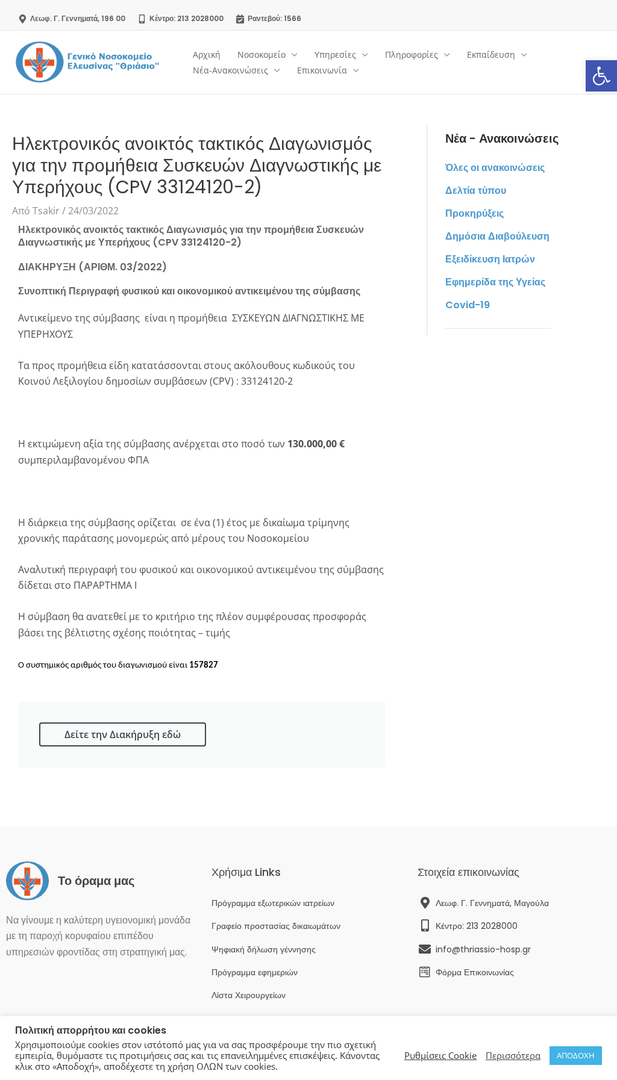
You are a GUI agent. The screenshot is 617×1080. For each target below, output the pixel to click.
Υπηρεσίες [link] (335, 54)
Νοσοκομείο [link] (261, 54)
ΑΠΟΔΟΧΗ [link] (576, 1055)
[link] (601, 76)
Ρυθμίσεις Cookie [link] (440, 1055)
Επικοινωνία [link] (322, 70)
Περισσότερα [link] (513, 1055)
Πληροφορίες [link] (411, 54)
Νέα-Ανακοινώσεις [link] (230, 70)
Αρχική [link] (207, 54)
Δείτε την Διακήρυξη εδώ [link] (122, 734)
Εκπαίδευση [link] (491, 54)
